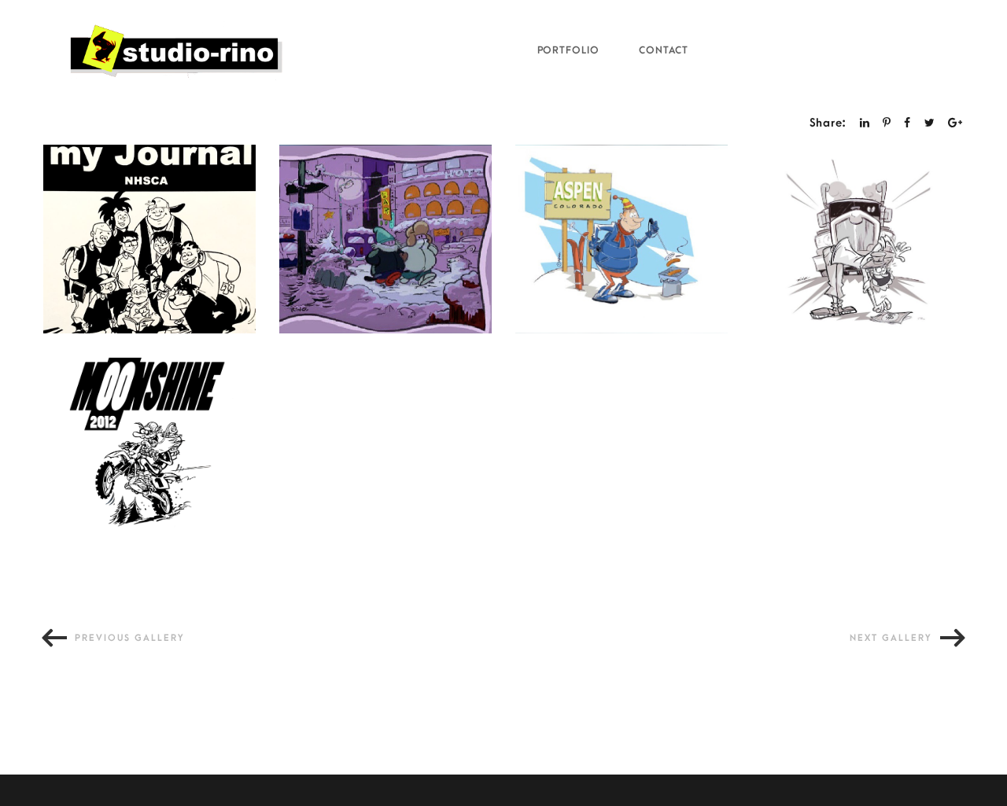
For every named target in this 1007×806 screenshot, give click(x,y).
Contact (663, 50)
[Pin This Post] (887, 123)
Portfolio (568, 50)
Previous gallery (130, 638)
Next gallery (891, 638)
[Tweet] (929, 123)
